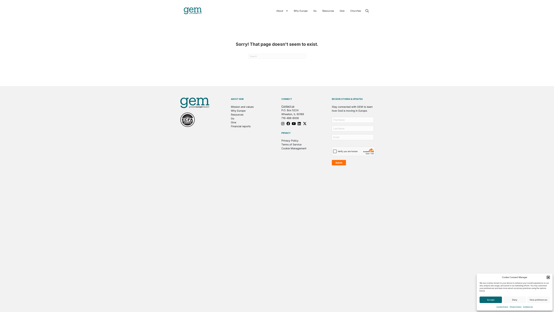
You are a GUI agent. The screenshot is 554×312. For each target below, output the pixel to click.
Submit (338, 162)
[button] (548, 277)
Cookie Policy (502, 307)
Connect (286, 99)
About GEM (237, 99)
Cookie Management (293, 148)
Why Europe (238, 110)
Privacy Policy (516, 307)
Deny (514, 299)
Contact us (287, 106)
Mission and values (242, 106)
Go (232, 118)
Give (233, 122)
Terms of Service (291, 144)
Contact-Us (528, 307)
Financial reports (241, 126)
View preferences (538, 299)
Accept (490, 299)
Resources (237, 114)
